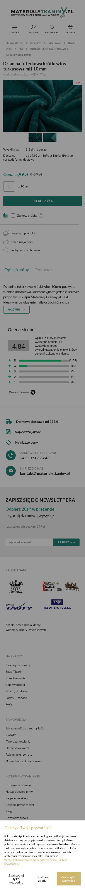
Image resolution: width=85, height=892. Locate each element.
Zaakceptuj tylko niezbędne (16, 879)
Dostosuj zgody (42, 878)
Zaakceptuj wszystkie (68, 878)
